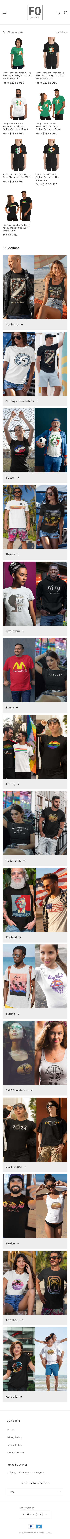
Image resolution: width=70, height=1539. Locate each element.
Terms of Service (16, 1452)
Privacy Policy (14, 1437)
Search (10, 1429)
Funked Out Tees (30, 1532)
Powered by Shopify (44, 1532)
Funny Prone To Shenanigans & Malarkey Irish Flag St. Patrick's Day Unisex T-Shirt (17, 75)
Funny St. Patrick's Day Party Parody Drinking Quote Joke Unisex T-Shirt (16, 228)
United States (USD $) (32, 1514)
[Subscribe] (59, 1492)
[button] (4, 12)
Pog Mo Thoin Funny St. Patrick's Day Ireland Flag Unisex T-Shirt (47, 177)
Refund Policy (14, 1444)
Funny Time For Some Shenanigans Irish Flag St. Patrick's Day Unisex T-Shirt (15, 126)
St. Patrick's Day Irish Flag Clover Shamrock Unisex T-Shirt (17, 175)
